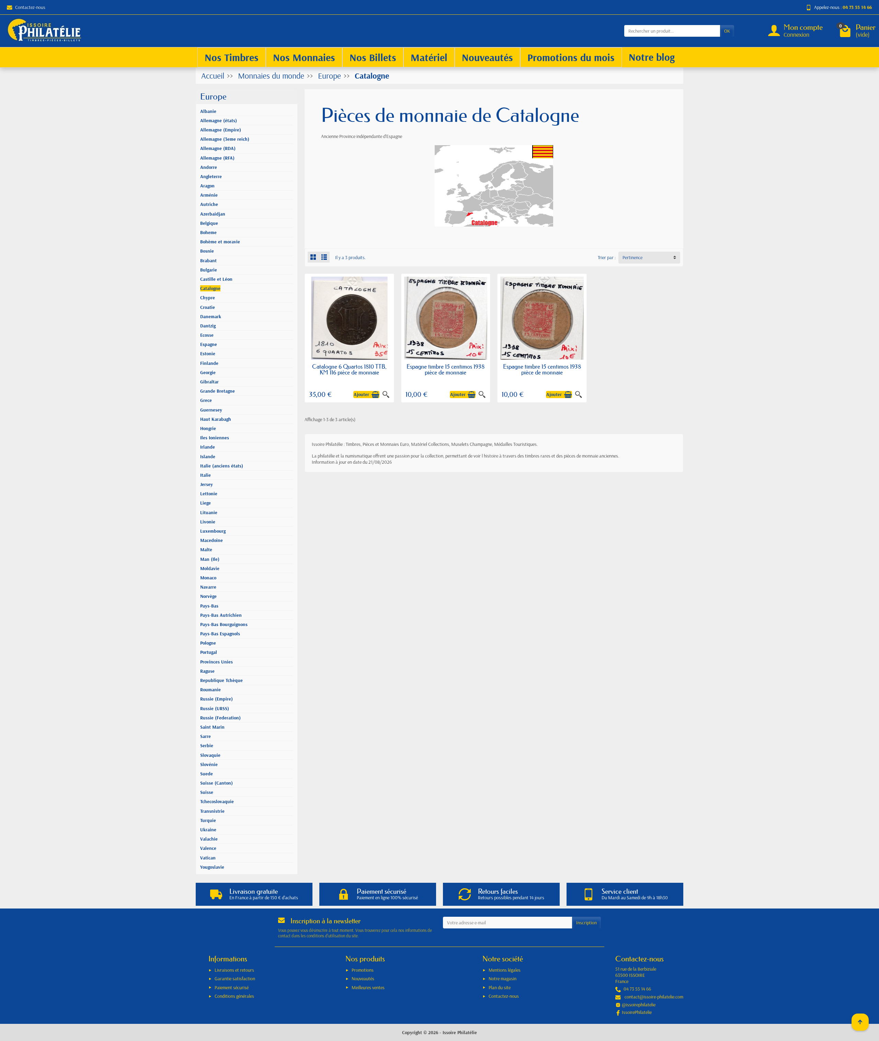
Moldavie (209, 568)
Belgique (209, 223)
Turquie (208, 820)
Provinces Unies (216, 662)
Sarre (205, 736)
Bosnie (207, 251)
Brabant (208, 260)
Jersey (206, 484)
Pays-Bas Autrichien (221, 615)
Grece (206, 400)
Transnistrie (212, 811)
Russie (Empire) (216, 699)
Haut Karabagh (215, 419)
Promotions (363, 970)
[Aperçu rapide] (386, 394)
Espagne (208, 344)
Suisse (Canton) (216, 783)
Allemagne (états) (218, 120)
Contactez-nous (30, 7)
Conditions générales (234, 996)
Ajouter (361, 394)
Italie (205, 475)
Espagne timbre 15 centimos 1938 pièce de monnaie (445, 369)
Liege (205, 503)
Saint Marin (212, 727)
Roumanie (210, 689)
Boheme (208, 232)
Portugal (208, 652)
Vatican (208, 858)
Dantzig (208, 326)
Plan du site (500, 987)
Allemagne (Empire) (220, 130)
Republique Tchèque (221, 680)
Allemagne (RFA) (217, 158)
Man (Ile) (209, 559)
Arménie (209, 195)
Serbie (206, 745)
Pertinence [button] (632, 257)
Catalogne (210, 288)
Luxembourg (213, 531)
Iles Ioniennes (214, 438)
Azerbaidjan (212, 214)
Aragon (207, 186)
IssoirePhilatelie (637, 1012)
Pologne (208, 643)
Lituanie (208, 512)
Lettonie (208, 493)
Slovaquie (210, 755)
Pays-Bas (209, 606)
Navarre (208, 587)
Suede (206, 774)
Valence (208, 848)
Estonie (207, 353)
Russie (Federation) (220, 718)
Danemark (210, 316)
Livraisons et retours (234, 970)
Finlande (209, 363)
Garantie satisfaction (235, 978)
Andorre (208, 167)
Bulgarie (208, 270)
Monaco (208, 578)
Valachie (209, 839)
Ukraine (208, 829)
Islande (207, 456)
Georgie (208, 372)
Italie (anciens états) (221, 466)
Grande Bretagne (217, 391)
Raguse (207, 671)
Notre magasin (502, 978)
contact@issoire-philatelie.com (654, 997)
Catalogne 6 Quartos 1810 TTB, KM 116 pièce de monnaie (349, 369)
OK (727, 31)
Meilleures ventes (368, 987)
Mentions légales (505, 970)
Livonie (207, 522)
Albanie (208, 111)
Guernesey (211, 410)
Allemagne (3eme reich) (224, 139)
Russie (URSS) (214, 708)
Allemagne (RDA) (218, 148)
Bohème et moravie (220, 242)
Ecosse (207, 335)
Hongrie (208, 428)
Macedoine (211, 540)
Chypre (207, 297)
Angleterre (211, 176)
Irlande (207, 447)
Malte (206, 549)
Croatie (207, 307)
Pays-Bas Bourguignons (224, 624)
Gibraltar (209, 382)
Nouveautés (363, 978)
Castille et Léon (216, 279)
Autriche (209, 204)
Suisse (206, 792)
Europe (213, 97)
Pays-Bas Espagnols (220, 634)
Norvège (208, 596)
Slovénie (209, 764)
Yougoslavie (212, 867)
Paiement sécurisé (232, 987)
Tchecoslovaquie (217, 801)
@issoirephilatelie (638, 1005)
